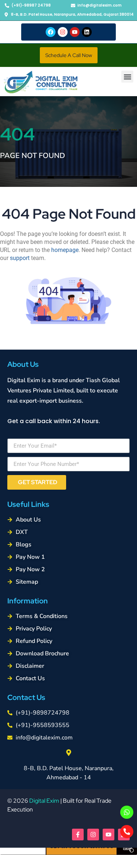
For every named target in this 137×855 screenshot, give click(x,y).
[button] (69, 55)
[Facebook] (51, 32)
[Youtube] (75, 32)
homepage (65, 249)
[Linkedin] (87, 32)
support (20, 258)
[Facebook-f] (78, 834)
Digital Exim (44, 801)
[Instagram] (63, 32)
